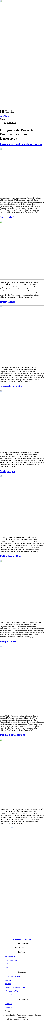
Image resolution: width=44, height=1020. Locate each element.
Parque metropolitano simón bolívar (21, 144)
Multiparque (7, 471)
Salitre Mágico (8, 216)
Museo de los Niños (11, 386)
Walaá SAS (32, 1019)
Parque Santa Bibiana (12, 734)
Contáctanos (11, 123)
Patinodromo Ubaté (11, 556)
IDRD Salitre (7, 301)
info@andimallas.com (22, 939)
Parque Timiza (8, 641)
